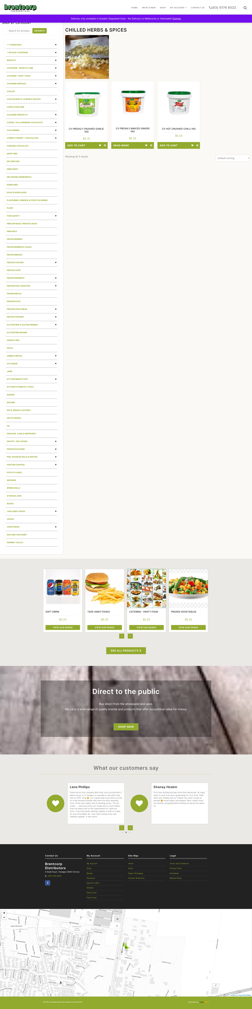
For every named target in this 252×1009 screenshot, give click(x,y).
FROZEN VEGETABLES (17, 309)
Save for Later (93, 883)
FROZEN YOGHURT (15, 317)
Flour (10, 208)
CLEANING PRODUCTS (17, 115)
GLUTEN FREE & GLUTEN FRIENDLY (22, 325)
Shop (163, 8)
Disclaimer (174, 873)
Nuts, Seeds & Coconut (19, 410)
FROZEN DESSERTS (15, 278)
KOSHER (10, 395)
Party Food (91, 893)
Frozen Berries (14, 239)
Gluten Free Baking (17, 332)
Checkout (91, 878)
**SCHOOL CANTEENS (17, 52)
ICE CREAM (12, 364)
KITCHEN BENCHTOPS (17, 379)
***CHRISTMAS (14, 45)
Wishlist (90, 888)
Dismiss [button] (177, 18)
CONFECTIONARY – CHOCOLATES (22, 138)
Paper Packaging (135, 873)
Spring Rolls (13, 488)
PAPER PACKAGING (16, 449)
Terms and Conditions (179, 863)
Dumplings (12, 185)
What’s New (149, 8)
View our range (63, 627)
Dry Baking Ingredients (19, 177)
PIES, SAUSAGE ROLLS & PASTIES (22, 457)
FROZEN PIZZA (14, 301)
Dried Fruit (12, 169)
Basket (90, 873)
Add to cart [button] (76, 145)
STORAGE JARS (14, 496)
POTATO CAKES (14, 472)
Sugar (10, 504)
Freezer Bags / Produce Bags (22, 224)
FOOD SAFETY (13, 216)
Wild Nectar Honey (17, 535)
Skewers (11, 480)
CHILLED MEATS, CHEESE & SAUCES (24, 99)
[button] (245, 7)
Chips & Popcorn (15, 107)
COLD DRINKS (13, 130)
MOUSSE (11, 402)
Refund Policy (176, 878)
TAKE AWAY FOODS (16, 511)
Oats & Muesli (14, 418)
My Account (177, 8)
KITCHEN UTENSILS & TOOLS (20, 387)
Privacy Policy (176, 868)
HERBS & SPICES (14, 356)
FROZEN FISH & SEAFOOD (18, 286)
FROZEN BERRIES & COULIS (19, 247)
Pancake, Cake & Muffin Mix (21, 434)
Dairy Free (12, 154)
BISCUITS (11, 60)
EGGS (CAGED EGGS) (17, 192)
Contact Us (198, 8)
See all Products (125, 650)
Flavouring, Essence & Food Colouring (27, 200)
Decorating (13, 161)
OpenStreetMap (245, 995)
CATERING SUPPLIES (16, 84)
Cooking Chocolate (17, 146)
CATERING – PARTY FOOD (18, 76)
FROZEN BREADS (14, 255)
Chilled (11, 91)
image (203, 1002)
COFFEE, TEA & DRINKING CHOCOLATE (25, 122)
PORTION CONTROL (16, 465)
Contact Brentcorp (136, 878)
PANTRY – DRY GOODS (17, 441)
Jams (9, 371)
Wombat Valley (15, 542)
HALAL (10, 348)
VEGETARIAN (13, 527)
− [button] (4, 917)
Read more (121, 145)
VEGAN (10, 519)
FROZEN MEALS (14, 294)
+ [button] (4, 913)
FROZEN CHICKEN (15, 262)
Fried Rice (12, 231)
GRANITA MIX (13, 340)
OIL (8, 426)
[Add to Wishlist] (100, 145)
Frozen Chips (14, 270)
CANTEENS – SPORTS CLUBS (20, 68)
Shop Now (126, 726)
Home (134, 8)
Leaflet (233, 995)
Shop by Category (16, 22)
